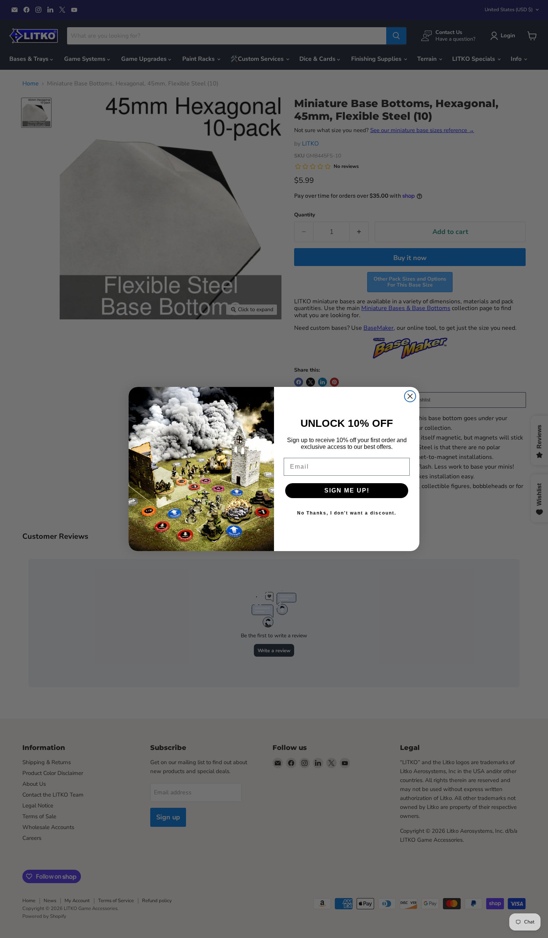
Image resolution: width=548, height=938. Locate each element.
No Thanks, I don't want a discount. (346, 513)
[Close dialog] (410, 396)
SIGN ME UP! (346, 490)
